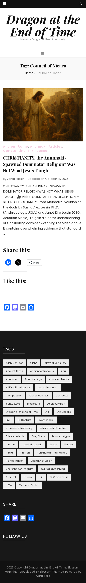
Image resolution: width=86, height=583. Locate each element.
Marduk (68, 444)
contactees (13, 403)
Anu (63, 371)
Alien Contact (14, 363)
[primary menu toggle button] (43, 53)
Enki (31, 150)
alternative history (55, 363)
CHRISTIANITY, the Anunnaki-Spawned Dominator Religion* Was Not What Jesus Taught (39, 164)
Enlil (8, 420)
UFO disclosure (59, 477)
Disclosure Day (56, 403)
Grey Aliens (38, 436)
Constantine (14, 150)
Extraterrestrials (15, 436)
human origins (61, 436)
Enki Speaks (64, 412)
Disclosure (33, 403)
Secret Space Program (19, 469)
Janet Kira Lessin (32, 444)
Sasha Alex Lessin (41, 460)
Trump (28, 477)
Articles (55, 146)
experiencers (46, 420)
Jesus (42, 150)
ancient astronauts (42, 371)
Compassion (14, 395)
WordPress (42, 576)
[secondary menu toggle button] (4, 4)
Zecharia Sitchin (29, 485)
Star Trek (11, 477)
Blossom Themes (52, 572)
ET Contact (24, 420)
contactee (62, 395)
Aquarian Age (33, 379)
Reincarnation (14, 460)
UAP (41, 477)
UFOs (9, 485)
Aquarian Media (59, 379)
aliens (33, 363)
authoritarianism (48, 387)
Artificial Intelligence (18, 387)
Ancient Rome (15, 146)
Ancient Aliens (14, 371)
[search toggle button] (80, 3)
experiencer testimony (19, 428)
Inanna (10, 444)
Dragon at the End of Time (43, 25)
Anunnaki (38, 146)
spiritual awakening (53, 469)
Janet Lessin (15, 179)
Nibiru (9, 452)
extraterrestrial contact (53, 428)
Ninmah (25, 452)
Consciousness (39, 395)
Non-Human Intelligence (52, 452)
